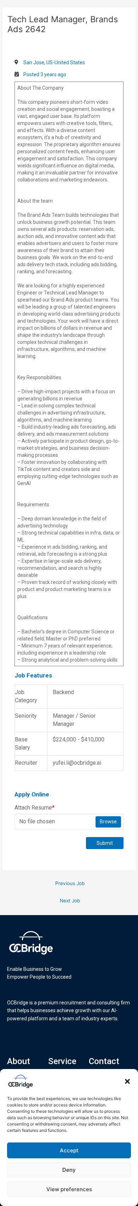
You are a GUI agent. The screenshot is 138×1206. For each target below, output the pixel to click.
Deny (69, 1169)
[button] (127, 1081)
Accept (69, 1150)
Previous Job (70, 883)
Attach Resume (34, 807)
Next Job (70, 900)
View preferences (69, 1189)
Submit (105, 843)
